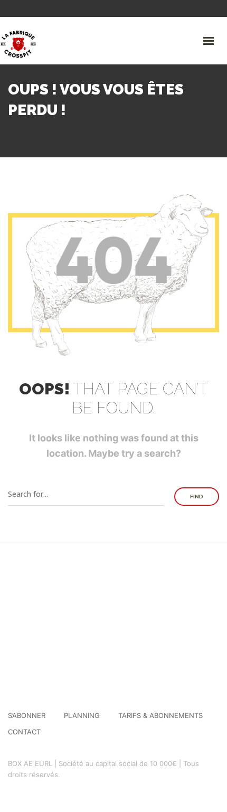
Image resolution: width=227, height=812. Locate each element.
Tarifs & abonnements (160, 715)
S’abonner (26, 715)
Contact (24, 732)
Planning (82, 715)
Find (196, 496)
